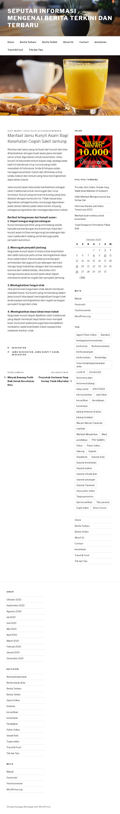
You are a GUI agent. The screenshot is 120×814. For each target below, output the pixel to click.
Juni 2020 (11, 623)
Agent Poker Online (86, 334)
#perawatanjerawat (17, 676)
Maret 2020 (13, 640)
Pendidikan (12, 724)
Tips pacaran (103, 502)
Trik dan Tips (36, 49)
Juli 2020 (11, 617)
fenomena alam (84, 377)
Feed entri (80, 304)
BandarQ (105, 334)
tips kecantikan (84, 502)
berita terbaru (83, 357)
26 (77, 271)
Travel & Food (15, 49)
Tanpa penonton (84, 496)
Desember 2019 (15, 658)
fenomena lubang (85, 383)
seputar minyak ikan (86, 474)
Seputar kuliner (84, 468)
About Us (68, 42)
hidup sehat (82, 389)
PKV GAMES (98, 440)
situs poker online (85, 491)
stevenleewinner (49, 131)
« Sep (82, 277)
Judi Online (101, 394)
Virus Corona (99, 507)
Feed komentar (83, 310)
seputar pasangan (85, 479)
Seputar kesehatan (86, 462)
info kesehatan (84, 394)
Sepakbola (81, 457)
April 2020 (12, 634)
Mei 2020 (12, 629)
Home (11, 42)
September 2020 (16, 605)
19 (77, 266)
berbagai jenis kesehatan (89, 340)
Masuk (78, 298)
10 (105, 255)
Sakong (80, 451)
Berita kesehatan (100, 346)
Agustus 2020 (14, 611)
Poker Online (93, 445)
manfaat (80, 428)
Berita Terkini (49, 42)
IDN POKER (98, 389)
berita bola (81, 346)
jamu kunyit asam (47, 352)
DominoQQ (95, 372)
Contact (84, 42)
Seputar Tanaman (85, 485)
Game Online (13, 700)
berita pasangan (84, 351)
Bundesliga (100, 357)
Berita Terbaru (28, 42)
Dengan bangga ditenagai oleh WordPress (29, 806)
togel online (82, 507)
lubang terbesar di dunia (88, 411)
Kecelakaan (98, 400)
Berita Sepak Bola (16, 682)
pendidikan (82, 440)
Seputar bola (98, 457)
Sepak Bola (12, 735)
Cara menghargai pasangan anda (90, 365)
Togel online (13, 741)
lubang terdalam (84, 417)
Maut (104, 434)
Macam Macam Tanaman (89, 423)
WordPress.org (83, 316)
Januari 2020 (13, 652)
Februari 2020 (14, 646)
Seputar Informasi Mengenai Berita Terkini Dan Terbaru (60, 18)
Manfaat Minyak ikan (87, 434)
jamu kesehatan (23, 352)
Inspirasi (11, 706)
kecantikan (82, 400)
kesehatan (100, 42)
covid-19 (80, 372)
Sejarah (92, 451)
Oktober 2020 (14, 599)
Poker (79, 445)
